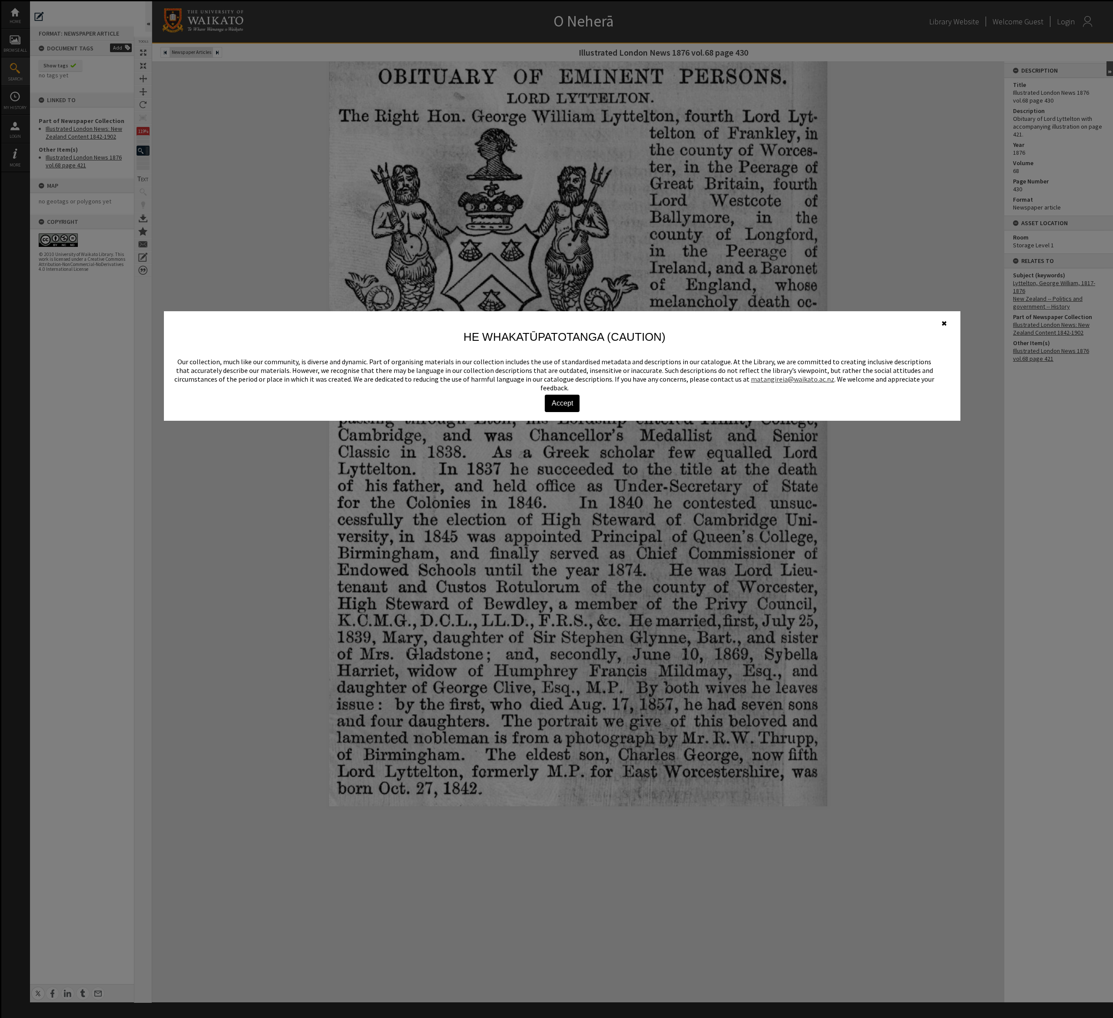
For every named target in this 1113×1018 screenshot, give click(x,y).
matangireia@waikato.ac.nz (792, 379)
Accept (562, 403)
